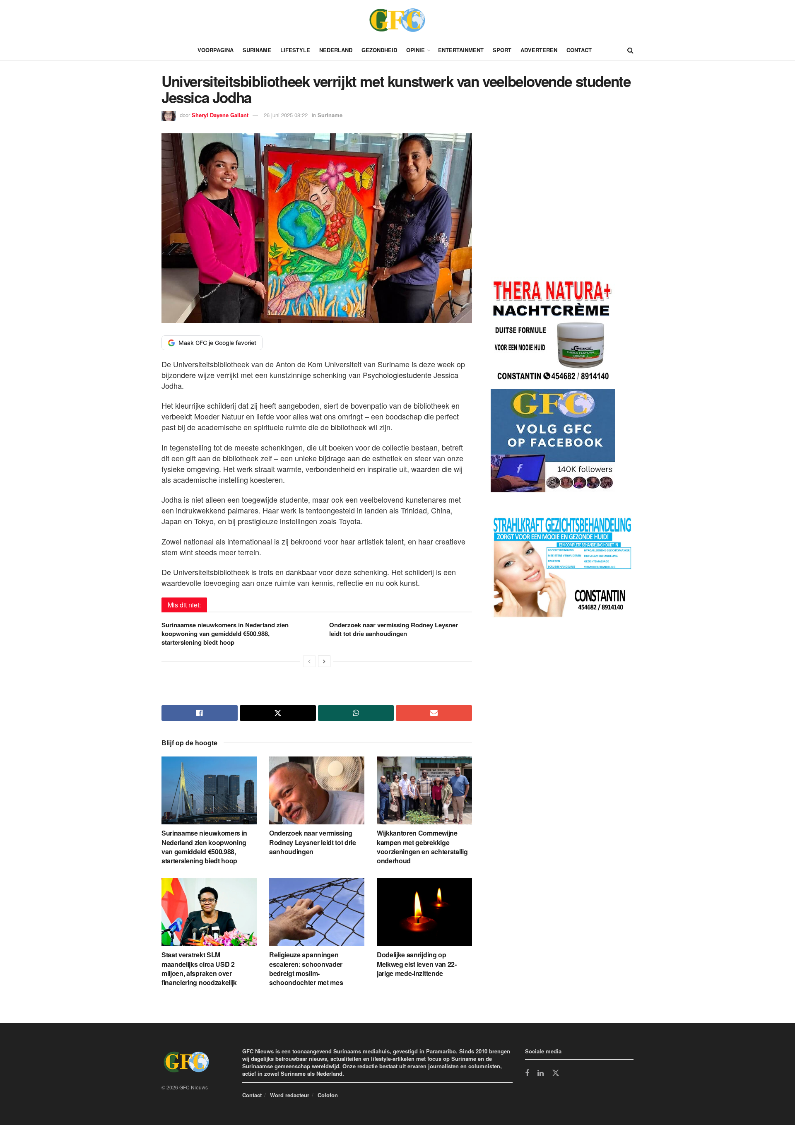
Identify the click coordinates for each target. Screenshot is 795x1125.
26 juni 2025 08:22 (286, 115)
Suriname (257, 50)
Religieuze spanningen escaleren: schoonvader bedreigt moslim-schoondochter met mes (306, 968)
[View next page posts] (324, 661)
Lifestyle (295, 50)
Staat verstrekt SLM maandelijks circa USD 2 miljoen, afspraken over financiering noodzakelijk (199, 968)
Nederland (335, 50)
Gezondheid (379, 50)
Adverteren (538, 50)
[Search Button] (630, 50)
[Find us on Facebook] (527, 1073)
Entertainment (461, 50)
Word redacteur (289, 1095)
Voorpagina (216, 50)
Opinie (415, 50)
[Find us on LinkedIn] (540, 1073)
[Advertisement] (553, 206)
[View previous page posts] (309, 661)
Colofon (328, 1095)
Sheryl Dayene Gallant (220, 115)
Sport (502, 50)
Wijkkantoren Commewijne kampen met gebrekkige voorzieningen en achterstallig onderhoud (422, 846)
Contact (579, 50)
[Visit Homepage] (397, 20)
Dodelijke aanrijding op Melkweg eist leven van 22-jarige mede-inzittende (417, 964)
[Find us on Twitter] (555, 1073)
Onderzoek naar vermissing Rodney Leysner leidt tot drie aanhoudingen (393, 629)
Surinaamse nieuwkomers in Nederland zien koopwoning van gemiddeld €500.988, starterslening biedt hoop (225, 633)
